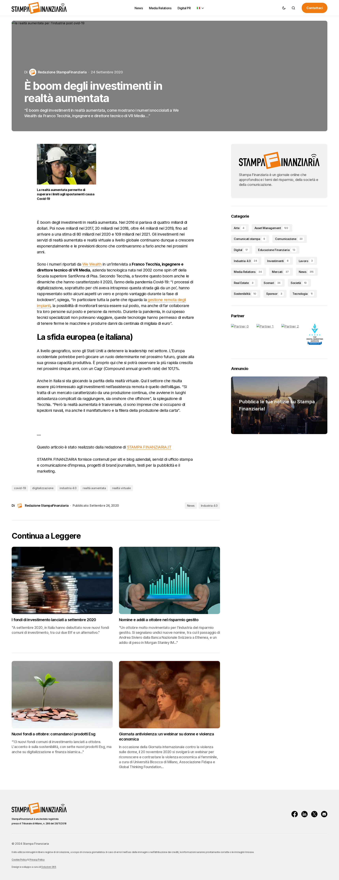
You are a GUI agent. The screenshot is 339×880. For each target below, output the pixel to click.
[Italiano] (200, 8)
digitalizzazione (42, 488)
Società (299, 283)
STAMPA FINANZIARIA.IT (149, 447)
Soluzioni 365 (48, 866)
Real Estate (243, 283)
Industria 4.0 (209, 505)
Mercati (280, 272)
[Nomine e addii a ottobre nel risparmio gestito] (169, 580)
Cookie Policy (19, 859)
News (191, 505)
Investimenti (277, 261)
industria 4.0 (68, 488)
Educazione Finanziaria (276, 250)
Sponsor (274, 294)
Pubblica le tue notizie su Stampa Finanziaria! (277, 405)
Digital (241, 250)
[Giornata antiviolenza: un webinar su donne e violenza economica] (169, 694)
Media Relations (248, 272)
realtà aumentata (94, 488)
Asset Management (271, 228)
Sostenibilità (245, 294)
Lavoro (306, 261)
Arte (239, 228)
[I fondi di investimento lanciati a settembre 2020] (62, 580)
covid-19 (20, 488)
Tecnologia (302, 294)
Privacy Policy (37, 859)
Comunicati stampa (249, 239)
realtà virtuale (121, 488)
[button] (284, 8)
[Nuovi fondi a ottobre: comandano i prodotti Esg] (62, 694)
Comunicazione (288, 239)
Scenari (272, 283)
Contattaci (314, 8)
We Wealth (92, 264)
